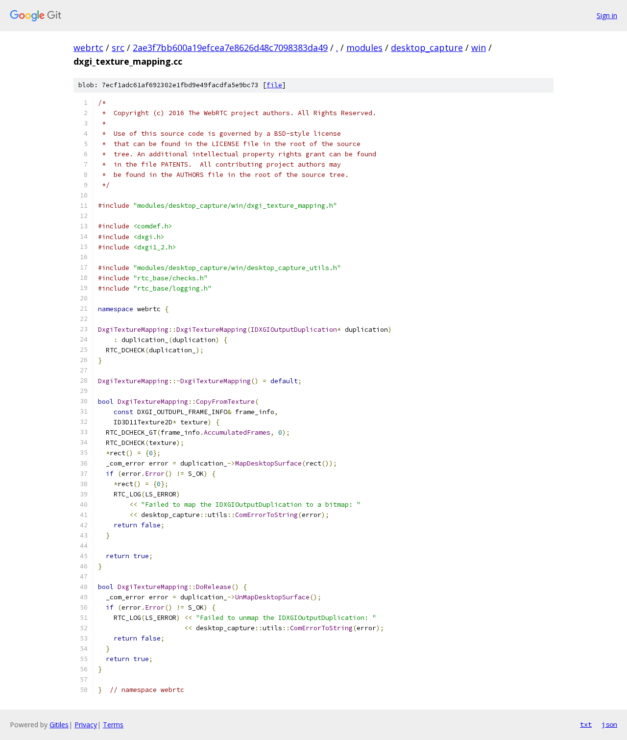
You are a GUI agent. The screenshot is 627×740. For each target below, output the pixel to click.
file (274, 85)
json (609, 724)
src (118, 47)
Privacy (85, 724)
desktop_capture (427, 47)
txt (586, 724)
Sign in (607, 15)
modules (364, 47)
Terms (113, 724)
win (478, 47)
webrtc (88, 47)
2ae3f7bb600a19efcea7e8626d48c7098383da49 (230, 47)
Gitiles (59, 724)
